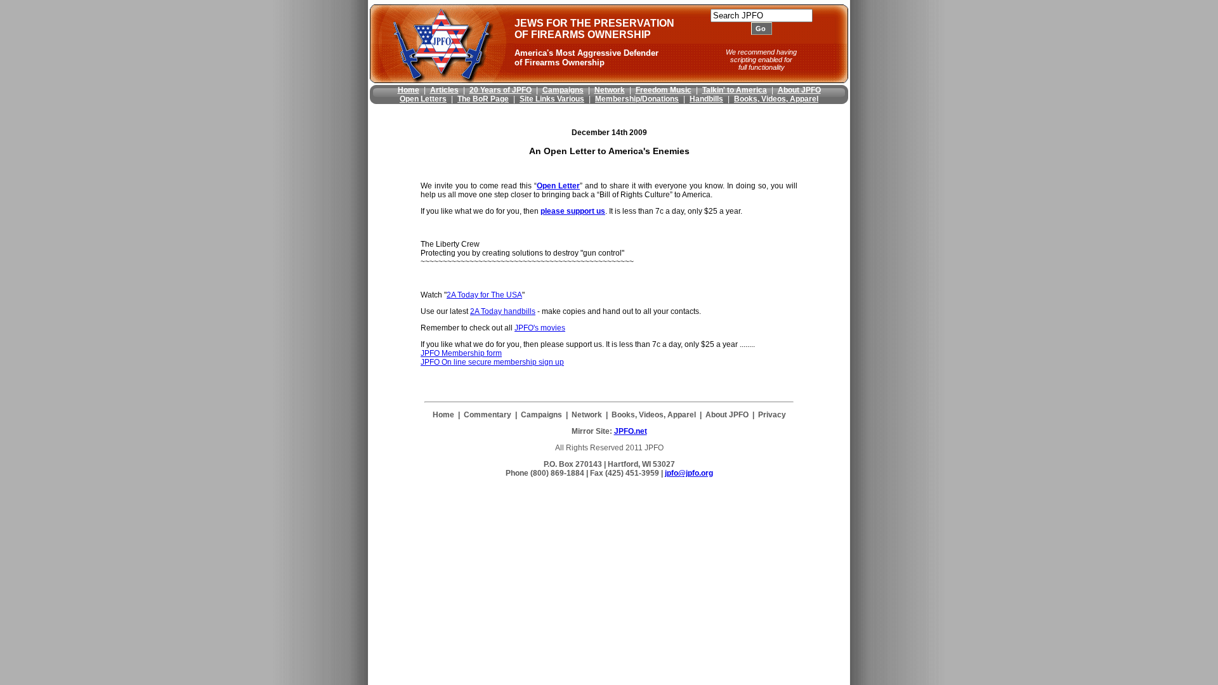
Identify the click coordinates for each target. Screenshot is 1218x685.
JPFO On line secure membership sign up (492, 362)
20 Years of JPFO (500, 90)
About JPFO (799, 90)
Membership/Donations (637, 99)
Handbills (706, 99)
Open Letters (423, 99)
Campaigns (563, 90)
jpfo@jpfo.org (689, 473)
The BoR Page (483, 99)
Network (609, 90)
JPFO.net (630, 431)
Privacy (772, 414)
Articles (444, 90)
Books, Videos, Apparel (776, 99)
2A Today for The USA (484, 294)
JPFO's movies (539, 327)
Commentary (487, 414)
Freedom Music (663, 90)
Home (408, 90)
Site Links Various (552, 99)
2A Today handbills (502, 311)
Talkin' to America (734, 90)
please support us (572, 211)
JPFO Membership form (461, 353)
